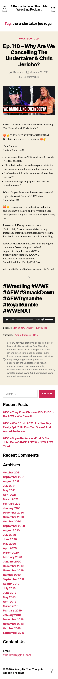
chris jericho (36, 349)
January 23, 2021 (39, 72)
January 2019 (12, 615)
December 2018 (13, 619)
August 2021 (11, 481)
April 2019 (9, 601)
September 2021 (13, 476)
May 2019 (9, 597)
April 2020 (10, 548)
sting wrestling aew (28, 359)
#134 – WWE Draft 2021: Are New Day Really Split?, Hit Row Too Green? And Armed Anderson (27, 427)
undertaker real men (18, 366)
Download (41, 327)
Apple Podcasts (23, 335)
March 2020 (11, 552)
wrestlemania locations (19, 369)
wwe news (41, 372)
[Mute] (42, 319)
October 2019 (12, 574)
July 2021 (9, 485)
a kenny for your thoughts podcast (25, 342)
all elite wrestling (23, 346)
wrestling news (15, 372)
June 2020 (10, 539)
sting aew (12, 359)
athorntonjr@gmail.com (17, 654)
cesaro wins (23, 349)
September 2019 (14, 579)
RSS (35, 335)
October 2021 (12, 472)
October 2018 (12, 628)
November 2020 (13, 517)
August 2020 (11, 530)
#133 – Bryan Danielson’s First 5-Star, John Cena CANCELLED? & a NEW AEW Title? (28, 442)
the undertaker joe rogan (33, 362)
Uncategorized (29, 38)
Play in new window (23, 327)
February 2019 (12, 610)
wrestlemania (37, 366)
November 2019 (13, 570)
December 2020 (13, 512)
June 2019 (10, 592)
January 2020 (12, 561)
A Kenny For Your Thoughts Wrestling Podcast (29, 8)
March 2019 (10, 606)
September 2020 (14, 525)
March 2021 (10, 499)
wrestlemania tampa (43, 369)
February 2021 (12, 503)
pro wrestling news (32, 356)
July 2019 (9, 588)
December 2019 (13, 566)
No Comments (31, 76)
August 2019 (11, 583)
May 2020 (9, 543)
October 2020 (12, 521)
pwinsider (48, 356)
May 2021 (9, 490)
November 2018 (13, 623)
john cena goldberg (32, 352)
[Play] (6, 319)
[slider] (49, 319)
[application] (29, 320)
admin (20, 72)
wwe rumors (23, 376)
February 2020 (12, 557)
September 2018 (14, 632)
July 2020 (9, 534)
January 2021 (12, 508)
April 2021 (9, 494)
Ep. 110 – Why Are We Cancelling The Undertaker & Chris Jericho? (29, 55)
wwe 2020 (29, 372)
